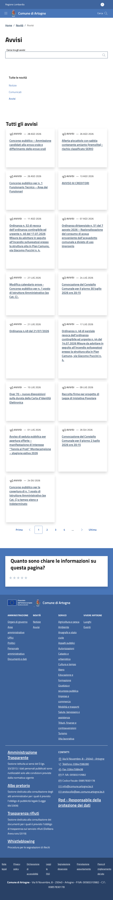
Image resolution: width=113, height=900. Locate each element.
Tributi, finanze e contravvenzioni (67, 725)
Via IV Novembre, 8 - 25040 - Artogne (83, 758)
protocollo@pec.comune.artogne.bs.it (83, 792)
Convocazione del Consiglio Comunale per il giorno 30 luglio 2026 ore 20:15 (82, 288)
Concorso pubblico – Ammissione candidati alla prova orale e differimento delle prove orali (30, 144)
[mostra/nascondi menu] (6, 13)
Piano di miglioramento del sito (104, 868)
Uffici (11, 638)
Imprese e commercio (64, 698)
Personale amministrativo (16, 651)
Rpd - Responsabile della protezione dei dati (79, 802)
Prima (20, 531)
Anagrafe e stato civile (67, 635)
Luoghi (87, 622)
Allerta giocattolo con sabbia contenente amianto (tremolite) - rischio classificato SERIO (82, 144)
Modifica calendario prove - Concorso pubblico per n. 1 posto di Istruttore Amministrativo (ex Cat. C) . (29, 290)
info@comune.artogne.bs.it (77, 786)
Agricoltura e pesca (68, 622)
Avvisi (12, 99)
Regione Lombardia (14, 4)
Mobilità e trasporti (68, 707)
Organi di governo (18, 622)
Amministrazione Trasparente (22, 755)
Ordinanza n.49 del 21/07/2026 (29, 331)
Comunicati (15, 92)
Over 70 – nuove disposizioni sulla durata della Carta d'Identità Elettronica (30, 398)
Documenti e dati (17, 659)
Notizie (13, 85)
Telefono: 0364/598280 (75, 764)
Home (8, 25)
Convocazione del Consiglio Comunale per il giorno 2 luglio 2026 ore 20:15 (81, 440)
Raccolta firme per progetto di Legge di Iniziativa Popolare (80, 396)
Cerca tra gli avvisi (16, 50)
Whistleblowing (21, 841)
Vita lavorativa (66, 739)
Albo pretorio (19, 785)
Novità (19, 25)
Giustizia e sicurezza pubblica (68, 688)
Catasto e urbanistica (64, 656)
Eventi (87, 627)
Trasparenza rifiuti (23, 813)
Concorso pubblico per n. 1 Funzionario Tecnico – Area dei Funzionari (28, 187)
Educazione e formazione (65, 677)
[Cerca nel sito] (106, 13)
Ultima (94, 531)
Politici (11, 643)
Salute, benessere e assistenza (69, 714)
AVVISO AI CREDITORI (75, 183)
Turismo (62, 733)
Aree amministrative (16, 629)
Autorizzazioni (66, 648)
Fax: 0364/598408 (72, 769)
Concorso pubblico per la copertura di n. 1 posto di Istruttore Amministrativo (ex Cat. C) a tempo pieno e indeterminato (27, 495)
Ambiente (63, 627)
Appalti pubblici (66, 643)
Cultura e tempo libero (67, 667)
